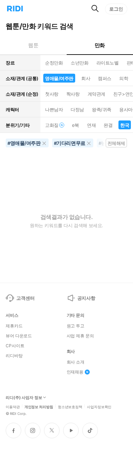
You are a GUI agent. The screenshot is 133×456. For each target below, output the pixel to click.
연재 (91, 125)
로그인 (116, 9)
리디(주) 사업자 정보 (24, 397)
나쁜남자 (54, 109)
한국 (124, 125)
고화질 (52, 125)
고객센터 (25, 298)
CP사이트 (15, 345)
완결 (108, 125)
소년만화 (79, 63)
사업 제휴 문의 (80, 335)
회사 (85, 78)
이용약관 (13, 406)
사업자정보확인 (99, 406)
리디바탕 (14, 355)
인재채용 (75, 372)
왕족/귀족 (101, 109)
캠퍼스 (104, 78)
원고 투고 (75, 325)
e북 (75, 125)
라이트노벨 (107, 63)
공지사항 (86, 298)
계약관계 (96, 94)
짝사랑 (73, 94)
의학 (123, 78)
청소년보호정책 (70, 406)
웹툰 (33, 45)
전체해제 (116, 143)
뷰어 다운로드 (19, 335)
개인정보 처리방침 (38, 406)
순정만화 (54, 63)
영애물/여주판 (59, 78)
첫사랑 (52, 94)
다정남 (77, 109)
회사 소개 (75, 362)
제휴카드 (14, 325)
